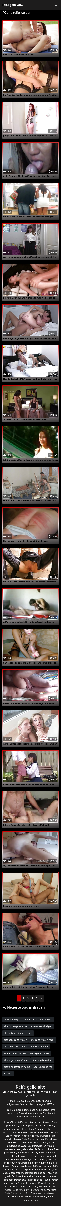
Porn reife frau (21, 1142)
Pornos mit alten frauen (15, 1132)
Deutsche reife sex (21, 1166)
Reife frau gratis (21, 1156)
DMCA (50, 1104)
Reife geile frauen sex (14, 1179)
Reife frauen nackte (34, 1172)
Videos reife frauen (32, 1135)
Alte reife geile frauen (38, 1179)
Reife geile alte (12, 5)
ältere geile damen (40, 1053)
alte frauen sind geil (41, 1026)
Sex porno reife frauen (43, 1193)
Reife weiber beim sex (19, 1196)
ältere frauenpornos (15, 1053)
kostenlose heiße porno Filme (39, 1109)
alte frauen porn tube (15, 1026)
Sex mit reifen (13, 1135)
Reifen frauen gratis (41, 1159)
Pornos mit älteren (41, 1156)
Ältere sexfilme (30, 1145)
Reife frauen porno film (17, 1193)
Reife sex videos (43, 1169)
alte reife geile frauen (15, 1046)
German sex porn (11, 1129)
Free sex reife (39, 1196)
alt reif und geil (12, 1019)
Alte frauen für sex (27, 1152)
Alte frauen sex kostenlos (42, 1176)
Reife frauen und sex (33, 1139)
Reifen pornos (21, 1159)
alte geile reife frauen (15, 1039)
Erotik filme (28, 1129)
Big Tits (8, 1073)
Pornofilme (10, 1122)
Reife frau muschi (41, 1166)
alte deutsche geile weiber (38, 1019)
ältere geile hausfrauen (16, 1060)
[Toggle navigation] (56, 5)
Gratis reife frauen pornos (44, 1132)
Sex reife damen (38, 1142)
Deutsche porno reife (44, 1189)
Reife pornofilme (44, 1149)
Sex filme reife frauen (46, 1129)
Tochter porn (26, 1125)
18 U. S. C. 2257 (16, 1100)
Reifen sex (22, 1122)
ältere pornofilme (42, 1066)
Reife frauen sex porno (25, 1186)
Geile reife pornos (22, 1189)
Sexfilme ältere (20, 1176)
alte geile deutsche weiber (18, 1033)
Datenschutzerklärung (39, 1100)
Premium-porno (15, 1109)
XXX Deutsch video (44, 1125)
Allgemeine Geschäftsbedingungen (26, 1104)
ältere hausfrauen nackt (17, 1066)
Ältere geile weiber (24, 1149)
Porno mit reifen (31, 1162)
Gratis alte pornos (24, 1169)
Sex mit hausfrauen (40, 1122)
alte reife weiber (39, 1046)
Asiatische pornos (27, 1183)
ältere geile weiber (42, 1060)
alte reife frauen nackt (42, 1039)
